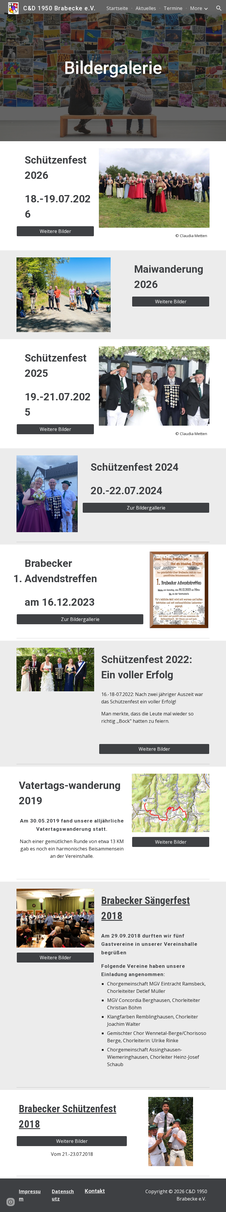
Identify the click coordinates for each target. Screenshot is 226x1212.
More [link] (196, 8)
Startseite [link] (117, 8)
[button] (219, 8)
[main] (112, 70)
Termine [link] (173, 8)
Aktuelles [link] (146, 8)
